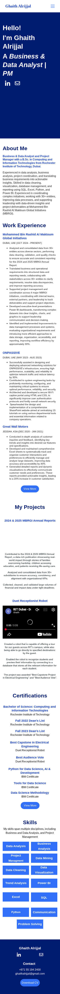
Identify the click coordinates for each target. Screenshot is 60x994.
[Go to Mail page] (41, 955)
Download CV (30, 982)
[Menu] (53, 6)
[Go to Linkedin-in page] (19, 955)
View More (30, 488)
